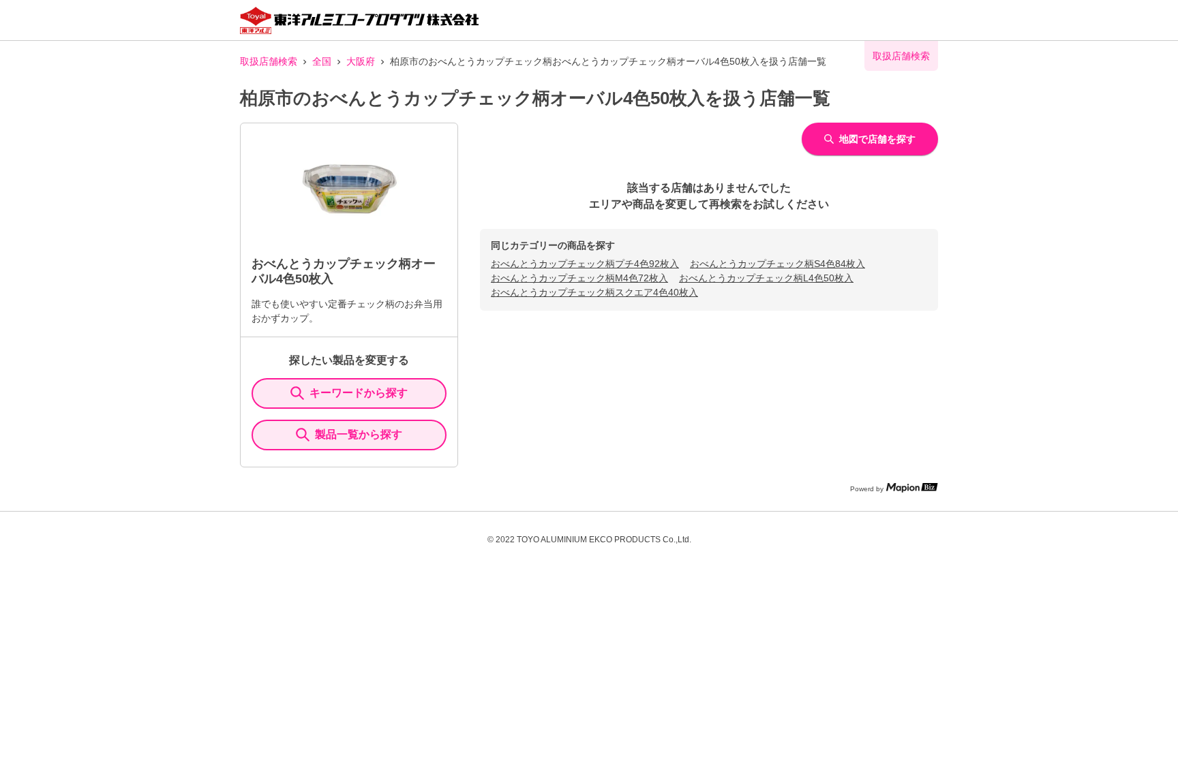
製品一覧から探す (358, 434)
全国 (321, 61)
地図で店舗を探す (877, 139)
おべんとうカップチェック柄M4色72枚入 (579, 278)
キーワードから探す (358, 393)
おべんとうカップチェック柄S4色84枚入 (777, 263)
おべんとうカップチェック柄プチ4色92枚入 (585, 263)
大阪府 (360, 61)
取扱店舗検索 (268, 61)
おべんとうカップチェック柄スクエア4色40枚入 (594, 292)
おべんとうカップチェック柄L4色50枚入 (766, 278)
